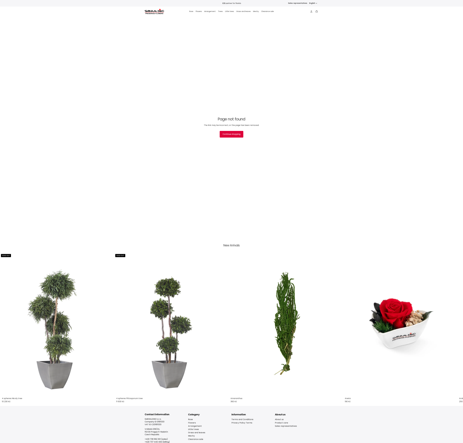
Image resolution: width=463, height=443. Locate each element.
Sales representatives (297, 3)
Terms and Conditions (242, 419)
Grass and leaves (196, 432)
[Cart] (316, 11)
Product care (281, 422)
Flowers (192, 422)
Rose (190, 419)
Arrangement (195, 426)
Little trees (193, 429)
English (312, 3)
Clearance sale (195, 439)
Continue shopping (231, 134)
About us (279, 419)
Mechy (191, 435)
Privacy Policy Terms (242, 422)
